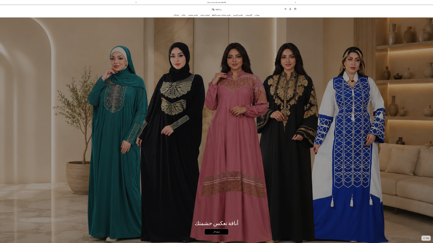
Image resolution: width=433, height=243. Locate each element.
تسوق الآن (216, 232)
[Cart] (295, 8)
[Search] (285, 8)
